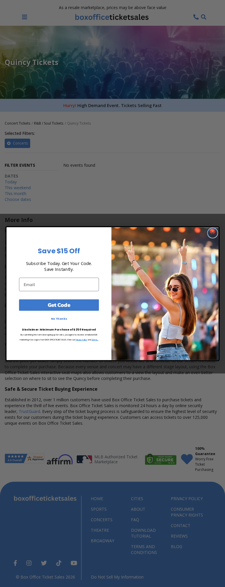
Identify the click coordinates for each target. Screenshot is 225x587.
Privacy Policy (81, 339)
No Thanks (59, 318)
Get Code (59, 305)
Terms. (95, 339)
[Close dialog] (212, 232)
